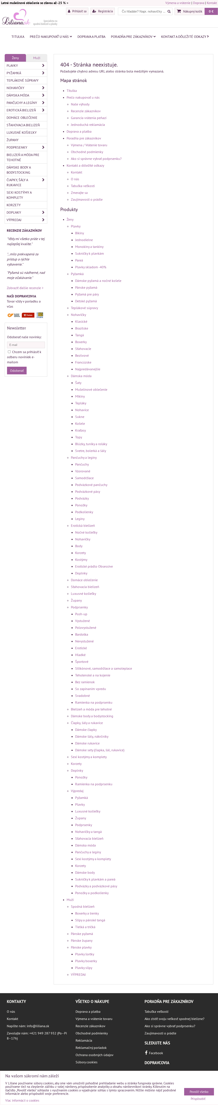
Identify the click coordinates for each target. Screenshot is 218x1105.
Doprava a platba (91, 36)
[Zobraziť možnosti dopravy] (26, 317)
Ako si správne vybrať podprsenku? (96, 158)
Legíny (80, 519)
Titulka (17, 36)
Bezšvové (82, 355)
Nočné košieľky (86, 532)
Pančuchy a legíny (84, 457)
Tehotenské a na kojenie (92, 675)
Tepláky (80, 403)
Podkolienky (84, 512)
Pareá (79, 260)
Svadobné (82, 695)
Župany (76, 600)
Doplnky (81, 573)
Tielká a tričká (85, 927)
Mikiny (80, 396)
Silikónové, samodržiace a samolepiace (103, 668)
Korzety (80, 553)
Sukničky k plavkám (89, 253)
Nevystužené (84, 641)
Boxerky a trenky (87, 913)
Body (78, 546)
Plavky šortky (84, 954)
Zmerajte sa (79, 192)
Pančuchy (82, 464)
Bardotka (81, 634)
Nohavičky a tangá (88, 831)
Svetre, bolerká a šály (90, 451)
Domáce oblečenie (84, 580)
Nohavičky (78, 314)
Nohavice (82, 410)
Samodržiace (84, 478)
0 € (211, 11)
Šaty (78, 383)
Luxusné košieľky (83, 593)
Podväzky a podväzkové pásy (96, 886)
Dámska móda (81, 376)
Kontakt (212, 3)
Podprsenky (79, 607)
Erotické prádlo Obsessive (94, 566)
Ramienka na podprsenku (93, 702)
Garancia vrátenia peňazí (88, 118)
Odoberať (17, 370)
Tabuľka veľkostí (83, 186)
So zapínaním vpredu (90, 689)
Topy (78, 437)
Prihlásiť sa (78, 11)
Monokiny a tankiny (89, 246)
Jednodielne (84, 240)
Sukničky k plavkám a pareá (95, 879)
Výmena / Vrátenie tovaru (89, 145)
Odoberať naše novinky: (24, 337)
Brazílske (81, 328)
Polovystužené (85, 627)
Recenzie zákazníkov (86, 111)
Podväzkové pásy (87, 491)
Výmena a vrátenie (178, 3)
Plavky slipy (83, 968)
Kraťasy (80, 430)
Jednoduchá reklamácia (88, 124)
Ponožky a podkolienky (92, 893)
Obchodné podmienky (87, 152)
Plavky (75, 226)
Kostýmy (81, 559)
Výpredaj (77, 791)
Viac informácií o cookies (22, 1100)
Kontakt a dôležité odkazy (183, 36)
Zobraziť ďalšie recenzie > (25, 288)
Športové (81, 661)
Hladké (80, 655)
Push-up (81, 614)
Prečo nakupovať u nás (49, 36)
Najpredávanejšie (87, 369)
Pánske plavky (81, 947)
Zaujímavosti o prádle (87, 199)
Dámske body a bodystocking (92, 716)
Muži (70, 900)
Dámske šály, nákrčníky (91, 736)
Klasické (81, 321)
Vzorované (82, 471)
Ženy (70, 219)
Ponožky (81, 505)
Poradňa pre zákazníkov (131, 36)
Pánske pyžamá (86, 287)
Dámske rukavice (87, 743)
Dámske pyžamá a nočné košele (98, 280)
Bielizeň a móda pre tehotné (91, 709)
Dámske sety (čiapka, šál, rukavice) (99, 750)
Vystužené (82, 621)
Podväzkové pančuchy (91, 485)
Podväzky (82, 498)
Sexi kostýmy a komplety (89, 757)
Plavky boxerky (86, 961)
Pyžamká (77, 274)
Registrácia (105, 11)
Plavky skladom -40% (90, 267)
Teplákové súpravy (84, 308)
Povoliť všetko (199, 1092)
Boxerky (81, 342)
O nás (75, 179)
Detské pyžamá (86, 301)
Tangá (79, 335)
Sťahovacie (83, 349)
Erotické (81, 648)
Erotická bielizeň (83, 525)
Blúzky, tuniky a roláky (91, 444)
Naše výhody (80, 104)
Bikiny (79, 233)
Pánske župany (81, 940)
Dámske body (85, 872)
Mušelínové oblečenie (91, 389)
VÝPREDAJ (78, 974)
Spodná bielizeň (83, 906)
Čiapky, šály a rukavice (87, 723)
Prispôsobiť (198, 1099)
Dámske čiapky (86, 729)
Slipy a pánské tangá (90, 920)
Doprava (198, 3)
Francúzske (83, 362)
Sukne (79, 417)
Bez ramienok (85, 682)
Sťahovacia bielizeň (85, 587)
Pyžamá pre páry (87, 294)
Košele (80, 423)
